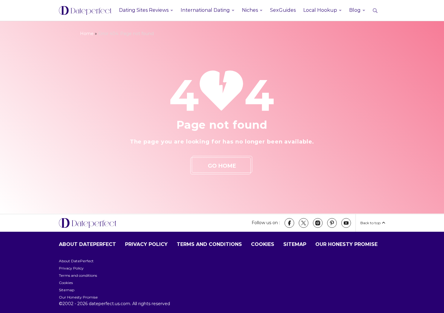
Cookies (262, 244)
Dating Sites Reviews (144, 10)
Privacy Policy (146, 244)
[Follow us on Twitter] (303, 223)
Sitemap (294, 244)
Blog (355, 10)
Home (87, 33)
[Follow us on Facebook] (289, 223)
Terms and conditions (209, 244)
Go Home (222, 166)
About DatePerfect (87, 244)
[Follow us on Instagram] (318, 223)
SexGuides (283, 10)
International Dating (205, 10)
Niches (250, 10)
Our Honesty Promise (346, 244)
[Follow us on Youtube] (346, 223)
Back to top (370, 223)
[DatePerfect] (85, 10)
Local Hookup (320, 10)
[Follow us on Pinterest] (332, 223)
